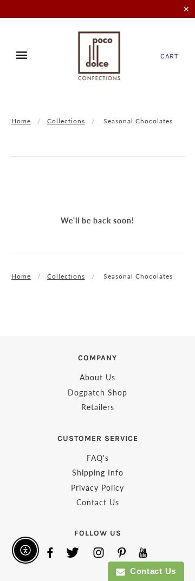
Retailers (97, 407)
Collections (66, 121)
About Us (97, 377)
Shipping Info (97, 472)
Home (21, 121)
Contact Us (97, 502)
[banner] (99, 56)
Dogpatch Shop (97, 392)
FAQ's (98, 458)
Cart (169, 56)
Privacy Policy (97, 487)
